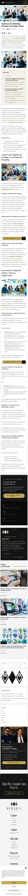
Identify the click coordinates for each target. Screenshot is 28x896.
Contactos (4, 722)
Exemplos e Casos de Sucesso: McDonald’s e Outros (15, 98)
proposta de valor (18, 223)
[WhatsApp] (11, 33)
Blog (3, 719)
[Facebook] (2, 33)
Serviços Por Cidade (14, 858)
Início (3, 711)
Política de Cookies (9, 893)
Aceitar (14, 882)
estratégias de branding (7, 189)
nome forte (16, 301)
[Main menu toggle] (25, 2)
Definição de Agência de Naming (12, 82)
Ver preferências (14, 890)
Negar (14, 886)
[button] (26, 868)
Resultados (14, 824)
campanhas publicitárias (16, 256)
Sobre (3, 717)
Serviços (3, 713)
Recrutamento (14, 847)
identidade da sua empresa (15, 41)
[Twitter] (6, 33)
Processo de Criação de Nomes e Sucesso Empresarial (14, 89)
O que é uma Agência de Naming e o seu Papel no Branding (15, 79)
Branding (4, 29)
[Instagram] (9, 553)
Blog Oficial (14, 845)
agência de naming (20, 38)
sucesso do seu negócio (16, 122)
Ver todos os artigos (20, 566)
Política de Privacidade (17, 893)
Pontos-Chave (8, 75)
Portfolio (3, 715)
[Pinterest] (8, 33)
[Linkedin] (4, 33)
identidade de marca (6, 305)
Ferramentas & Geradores (14, 856)
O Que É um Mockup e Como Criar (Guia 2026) (12, 696)
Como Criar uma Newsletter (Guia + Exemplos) (12, 693)
